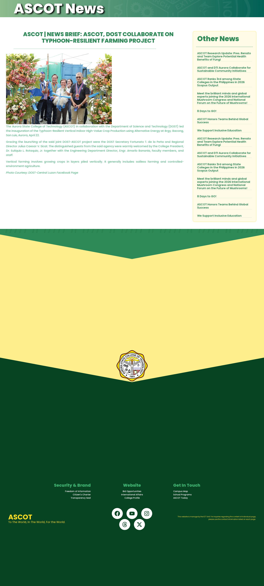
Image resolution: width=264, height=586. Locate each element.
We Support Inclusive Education (219, 130)
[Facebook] (117, 513)
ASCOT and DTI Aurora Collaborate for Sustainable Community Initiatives (224, 69)
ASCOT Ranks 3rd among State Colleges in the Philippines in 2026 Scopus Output (221, 82)
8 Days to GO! (206, 111)
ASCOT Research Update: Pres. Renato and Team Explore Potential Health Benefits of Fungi (224, 56)
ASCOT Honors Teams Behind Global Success (222, 120)
